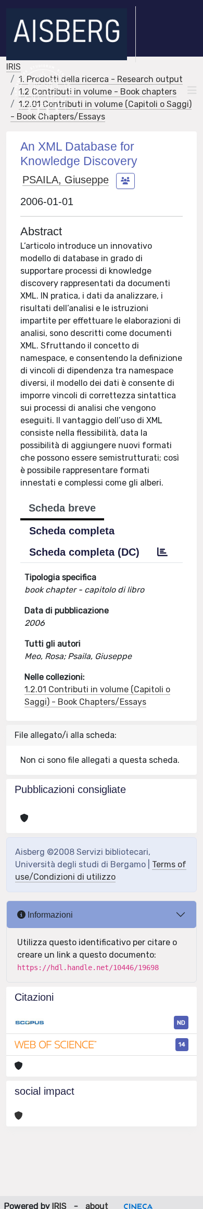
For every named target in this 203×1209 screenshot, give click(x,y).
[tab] (162, 552)
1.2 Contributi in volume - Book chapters (97, 92)
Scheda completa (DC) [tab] (84, 552)
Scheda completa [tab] (72, 530)
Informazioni (49, 914)
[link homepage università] (43, 90)
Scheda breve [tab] (62, 508)
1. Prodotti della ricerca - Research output (101, 79)
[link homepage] (71, 34)
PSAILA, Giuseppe (65, 179)
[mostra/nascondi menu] (192, 90)
